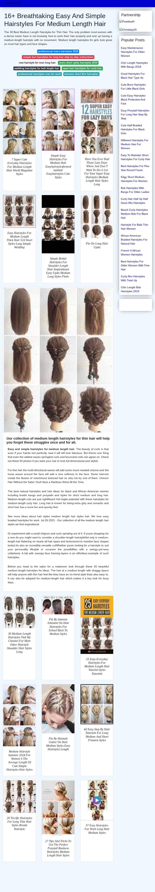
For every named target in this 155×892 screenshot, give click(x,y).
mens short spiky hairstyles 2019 (78, 62)
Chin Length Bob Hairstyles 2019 (131, 289)
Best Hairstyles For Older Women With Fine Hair (135, 265)
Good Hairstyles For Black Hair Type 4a (133, 75)
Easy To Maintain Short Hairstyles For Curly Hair (135, 157)
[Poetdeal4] (126, 21)
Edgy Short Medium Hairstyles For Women (134, 178)
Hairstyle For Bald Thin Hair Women (134, 226)
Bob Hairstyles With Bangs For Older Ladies (135, 189)
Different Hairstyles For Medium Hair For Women (134, 144)
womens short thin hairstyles (81, 74)
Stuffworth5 (14, 3)
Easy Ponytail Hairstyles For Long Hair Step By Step (135, 114)
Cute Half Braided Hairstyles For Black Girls (133, 129)
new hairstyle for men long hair (37, 62)
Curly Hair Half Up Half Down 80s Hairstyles (134, 200)
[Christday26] (128, 29)
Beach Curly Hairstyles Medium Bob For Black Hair (134, 213)
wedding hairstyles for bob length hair (36, 68)
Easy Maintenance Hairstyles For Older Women (133, 51)
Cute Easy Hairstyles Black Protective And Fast (133, 99)
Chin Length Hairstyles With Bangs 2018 (134, 64)
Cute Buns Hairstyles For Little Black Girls (133, 86)
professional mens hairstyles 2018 (58, 51)
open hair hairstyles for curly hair (82, 68)
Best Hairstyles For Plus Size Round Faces (135, 168)
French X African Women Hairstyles (132, 252)
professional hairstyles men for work (39, 74)
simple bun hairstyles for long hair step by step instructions (58, 57)
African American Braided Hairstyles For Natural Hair (134, 239)
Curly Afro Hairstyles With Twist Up (133, 278)
